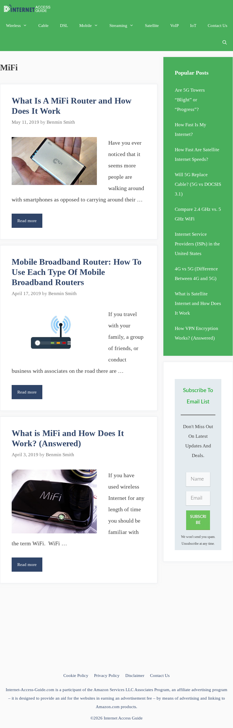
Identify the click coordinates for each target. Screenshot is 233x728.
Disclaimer (134, 675)
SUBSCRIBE (198, 520)
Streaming (118, 25)
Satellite (152, 25)
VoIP (174, 25)
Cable (43, 25)
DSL (64, 25)
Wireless (13, 25)
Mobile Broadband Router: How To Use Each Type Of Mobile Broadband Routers (77, 272)
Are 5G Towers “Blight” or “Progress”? (190, 99)
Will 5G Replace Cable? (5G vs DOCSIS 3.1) (198, 184)
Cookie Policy (75, 675)
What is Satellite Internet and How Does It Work (198, 303)
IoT (193, 25)
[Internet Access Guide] (28, 8)
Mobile (85, 25)
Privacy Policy (107, 675)
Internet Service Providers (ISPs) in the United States (197, 244)
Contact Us (217, 25)
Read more (29, 223)
